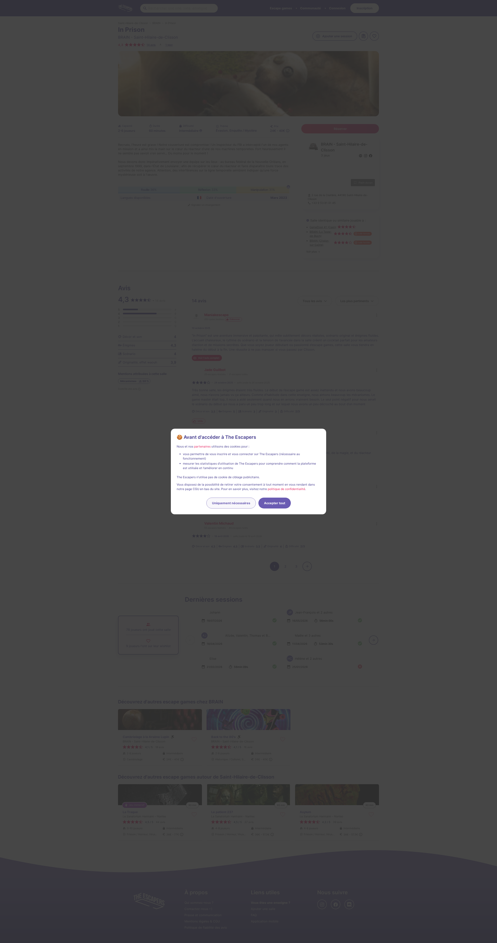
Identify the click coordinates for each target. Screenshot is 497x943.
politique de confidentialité (286, 489)
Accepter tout (274, 503)
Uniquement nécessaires (231, 503)
